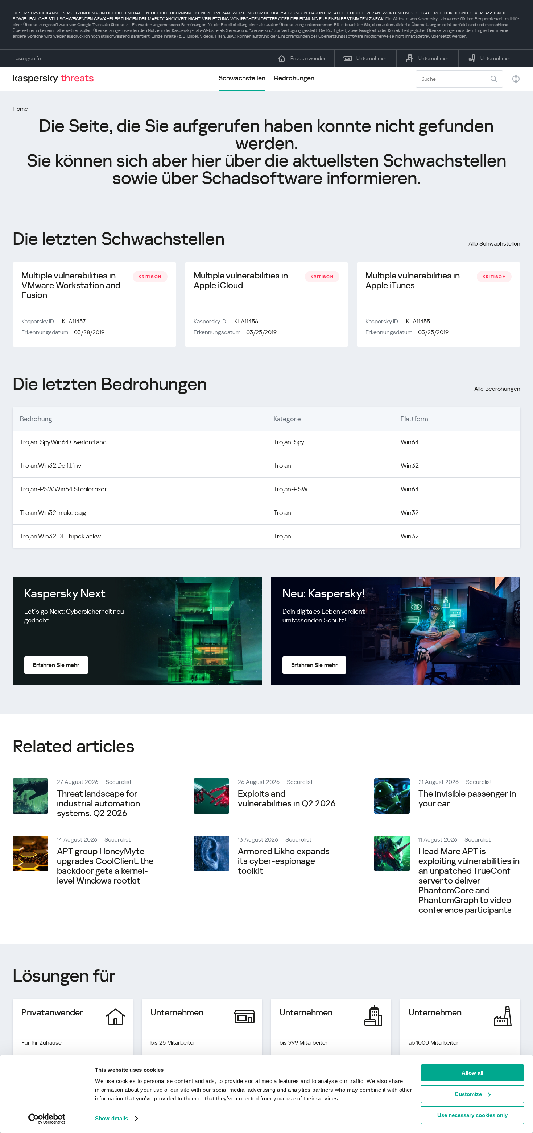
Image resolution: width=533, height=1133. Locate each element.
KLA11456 (246, 321)
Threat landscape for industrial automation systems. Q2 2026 (98, 803)
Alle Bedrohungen (497, 388)
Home (20, 108)
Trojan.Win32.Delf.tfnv (50, 465)
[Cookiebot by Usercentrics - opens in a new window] (47, 1118)
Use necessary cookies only (472, 1115)
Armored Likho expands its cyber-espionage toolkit (284, 861)
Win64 (410, 442)
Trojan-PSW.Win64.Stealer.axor (63, 489)
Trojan (282, 465)
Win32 (410, 465)
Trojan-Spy (289, 442)
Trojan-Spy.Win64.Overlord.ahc (63, 442)
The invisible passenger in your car (467, 799)
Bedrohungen (294, 78)
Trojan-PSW (291, 489)
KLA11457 (74, 321)
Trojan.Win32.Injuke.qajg (53, 512)
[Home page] (56, 78)
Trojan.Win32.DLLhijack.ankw (60, 536)
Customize (468, 1094)
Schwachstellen (242, 78)
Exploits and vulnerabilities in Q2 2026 (287, 799)
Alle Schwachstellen (494, 243)
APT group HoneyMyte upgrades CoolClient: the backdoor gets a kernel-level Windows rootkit (105, 866)
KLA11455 (418, 321)
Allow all (472, 1073)
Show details (111, 1118)
